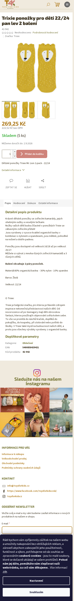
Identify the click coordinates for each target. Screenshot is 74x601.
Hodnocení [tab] (19, 203)
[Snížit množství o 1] (14, 156)
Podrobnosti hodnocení (45, 32)
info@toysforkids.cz (18, 486)
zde (5, 572)
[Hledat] (48, 4)
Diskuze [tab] (31, 203)
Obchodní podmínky (13, 463)
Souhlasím (36, 592)
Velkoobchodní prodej (14, 459)
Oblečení (27, 343)
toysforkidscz (14, 496)
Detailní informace (11, 170)
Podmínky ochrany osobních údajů (21, 468)
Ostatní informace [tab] (48, 203)
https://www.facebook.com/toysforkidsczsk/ (32, 491)
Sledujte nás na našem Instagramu (37, 381)
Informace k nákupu (13, 454)
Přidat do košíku (34, 153)
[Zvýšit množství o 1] (14, 152)
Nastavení (36, 581)
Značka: (12, 36)
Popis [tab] (8, 203)
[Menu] (67, 4)
